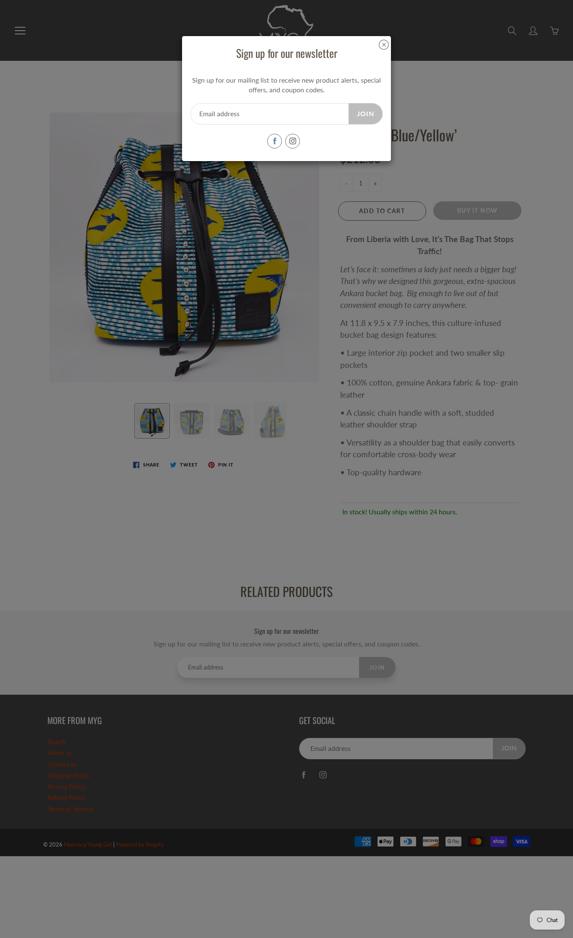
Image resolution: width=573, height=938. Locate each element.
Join (365, 113)
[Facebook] (274, 141)
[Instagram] (292, 141)
